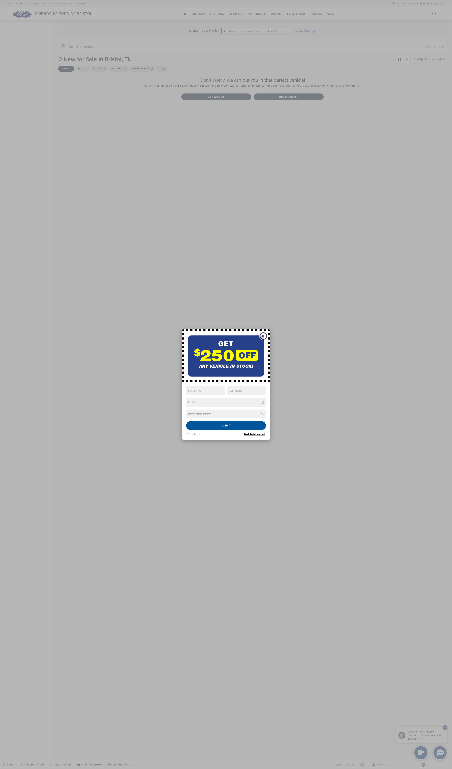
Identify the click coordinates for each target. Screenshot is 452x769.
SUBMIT (226, 425)
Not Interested (254, 434)
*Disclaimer (195, 434)
